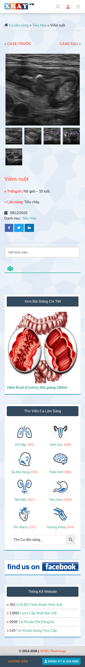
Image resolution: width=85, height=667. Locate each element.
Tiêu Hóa (39, 25)
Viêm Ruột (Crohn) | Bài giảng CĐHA (37, 387)
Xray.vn (19, 6)
